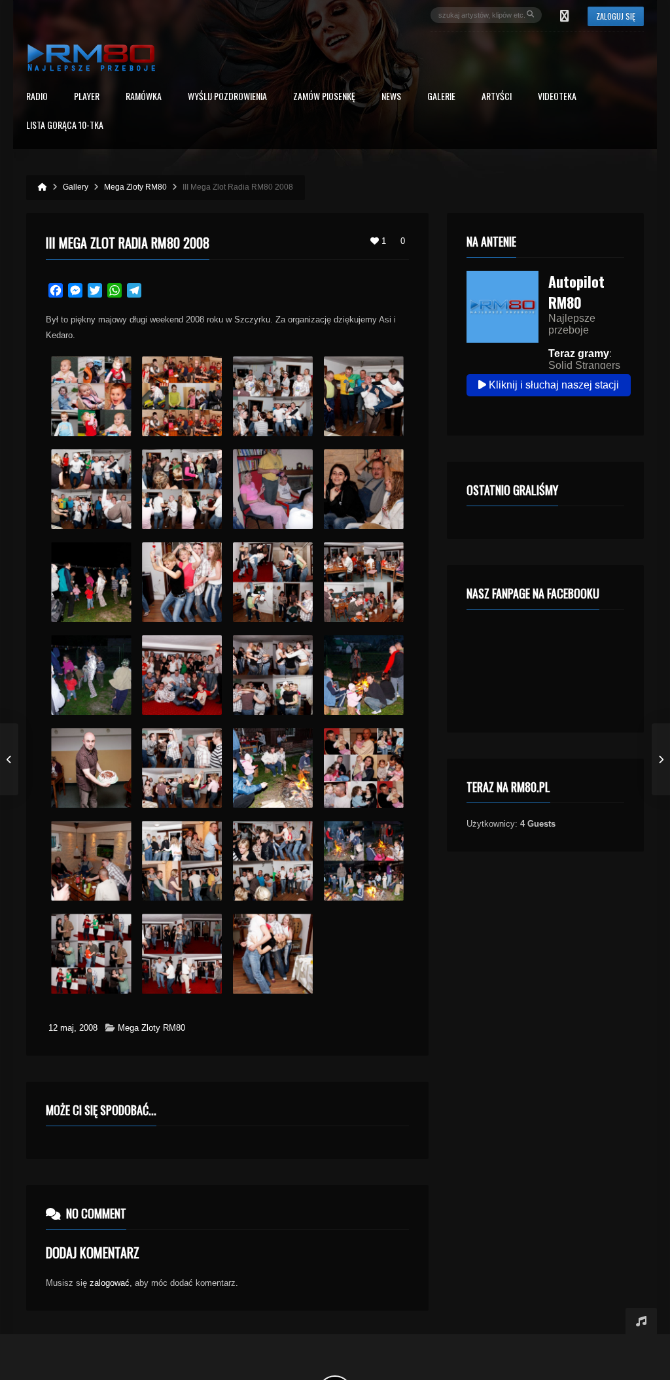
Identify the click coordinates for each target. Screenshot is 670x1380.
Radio (37, 97)
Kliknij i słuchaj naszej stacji (552, 384)
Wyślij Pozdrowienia (227, 97)
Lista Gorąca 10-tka (64, 125)
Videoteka (557, 97)
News (391, 97)
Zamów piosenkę (324, 97)
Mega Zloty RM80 (151, 1028)
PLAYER (86, 97)
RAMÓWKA (144, 97)
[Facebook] (564, 15)
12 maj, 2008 (72, 1028)
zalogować (110, 1283)
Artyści (497, 97)
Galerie (441, 97)
